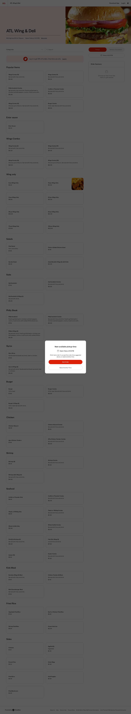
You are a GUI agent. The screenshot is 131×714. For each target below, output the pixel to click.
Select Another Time (65, 367)
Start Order (65, 362)
